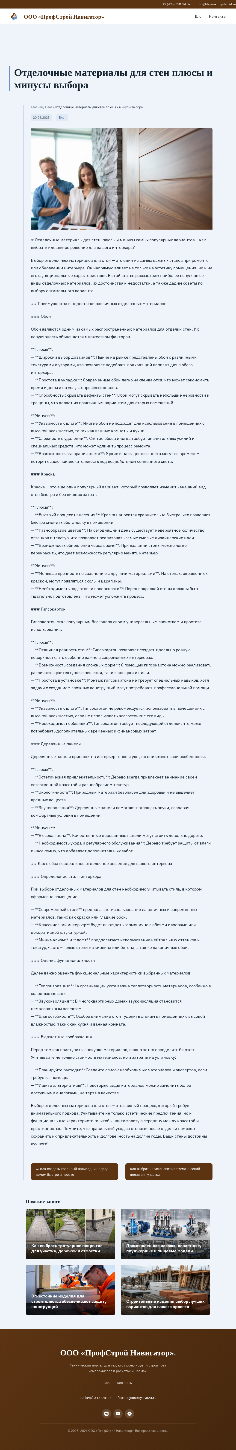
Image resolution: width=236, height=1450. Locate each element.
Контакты (217, 16)
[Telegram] (129, 1413)
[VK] (106, 1413)
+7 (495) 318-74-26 (176, 4)
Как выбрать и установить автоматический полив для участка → (165, 1172)
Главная (37, 107)
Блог (199, 16)
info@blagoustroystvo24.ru (216, 4)
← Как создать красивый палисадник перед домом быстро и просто (72, 1172)
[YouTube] (118, 1413)
